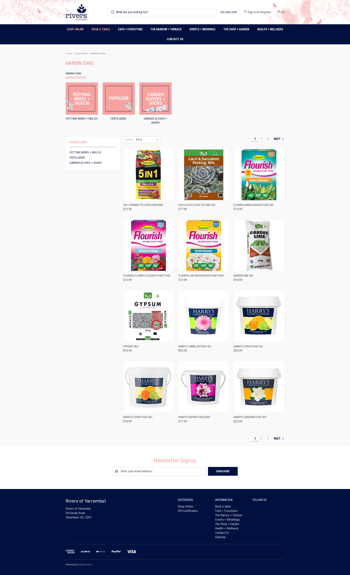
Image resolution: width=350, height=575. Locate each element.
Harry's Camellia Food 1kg (194, 346)
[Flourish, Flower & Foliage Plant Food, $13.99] (148, 245)
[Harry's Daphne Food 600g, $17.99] (203, 387)
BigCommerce (85, 564)
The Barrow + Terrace (166, 29)
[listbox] (148, 140)
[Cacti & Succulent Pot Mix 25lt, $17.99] (203, 175)
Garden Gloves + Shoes (85, 162)
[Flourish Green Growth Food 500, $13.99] (259, 175)
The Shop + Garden (227, 524)
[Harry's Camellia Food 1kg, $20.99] (203, 316)
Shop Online (75, 29)
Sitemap (220, 537)
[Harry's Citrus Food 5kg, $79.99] (148, 387)
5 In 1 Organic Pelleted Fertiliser (143, 205)
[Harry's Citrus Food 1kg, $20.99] (259, 316)
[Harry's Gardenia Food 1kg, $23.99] (259, 387)
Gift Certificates (188, 511)
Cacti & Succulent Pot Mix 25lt (197, 205)
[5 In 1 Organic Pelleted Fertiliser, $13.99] (148, 175)
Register (265, 12)
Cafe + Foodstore (226, 511)
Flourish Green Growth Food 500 (253, 205)
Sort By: (129, 139)
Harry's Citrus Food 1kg (248, 346)
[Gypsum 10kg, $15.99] (148, 316)
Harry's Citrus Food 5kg (137, 417)
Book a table (101, 29)
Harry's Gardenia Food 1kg (250, 417)
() (282, 12)
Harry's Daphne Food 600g (194, 417)
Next (277, 139)
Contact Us (175, 39)
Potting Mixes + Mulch (85, 152)
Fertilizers (77, 157)
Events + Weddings (227, 519)
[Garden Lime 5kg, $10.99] (259, 245)
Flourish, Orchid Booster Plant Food (201, 275)
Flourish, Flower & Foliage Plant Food (146, 275)
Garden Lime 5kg (243, 275)
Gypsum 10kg (131, 346)
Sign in (252, 12)
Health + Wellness (270, 29)
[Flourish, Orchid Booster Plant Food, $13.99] (203, 245)
